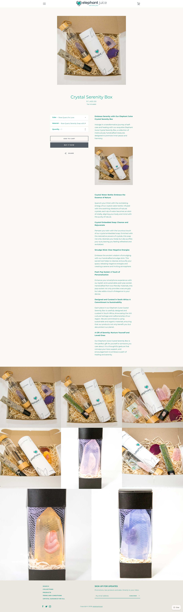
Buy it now (69, 145)
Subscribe (133, 596)
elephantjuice (98, 606)
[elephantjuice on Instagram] (50, 606)
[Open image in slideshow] (91, 50)
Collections (48, 589)
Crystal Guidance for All (54, 598)
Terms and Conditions (52, 595)
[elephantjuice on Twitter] (46, 606)
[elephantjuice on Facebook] (43, 606)
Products (47, 592)
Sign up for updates (106, 586)
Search (46, 586)
